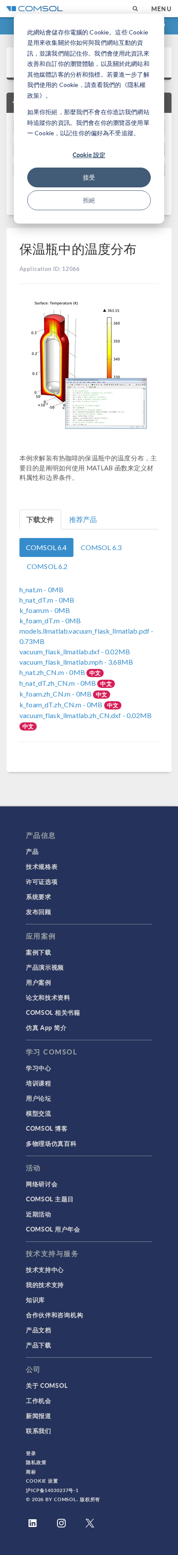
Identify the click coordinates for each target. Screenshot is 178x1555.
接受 (89, 177)
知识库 (35, 1299)
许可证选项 (42, 881)
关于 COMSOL (46, 1385)
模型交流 (38, 1113)
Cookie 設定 (89, 154)
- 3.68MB (76, 662)
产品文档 (38, 1329)
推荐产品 (83, 519)
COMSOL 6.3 (101, 547)
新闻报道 (38, 1415)
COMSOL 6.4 (46, 547)
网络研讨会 (42, 1183)
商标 (31, 1471)
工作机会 (38, 1400)
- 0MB (41, 589)
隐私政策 (36, 1462)
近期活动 (38, 1214)
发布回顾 (38, 911)
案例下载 (38, 952)
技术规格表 (42, 866)
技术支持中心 (45, 1269)
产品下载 (38, 1344)
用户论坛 (38, 1098)
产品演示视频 (45, 967)
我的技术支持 (45, 1284)
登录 (31, 1453)
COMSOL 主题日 (50, 1198)
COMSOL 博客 (46, 1128)
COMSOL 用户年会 (53, 1229)
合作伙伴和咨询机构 (54, 1314)
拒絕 (89, 200)
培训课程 (38, 1083)
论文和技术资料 (48, 997)
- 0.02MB (74, 651)
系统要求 (38, 896)
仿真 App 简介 (46, 1027)
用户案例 (38, 982)
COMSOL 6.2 (47, 566)
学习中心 (38, 1068)
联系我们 (38, 1430)
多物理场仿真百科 (51, 1143)
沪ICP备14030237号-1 (52, 1490)
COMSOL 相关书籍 (53, 1012)
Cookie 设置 (42, 1480)
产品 (32, 851)
